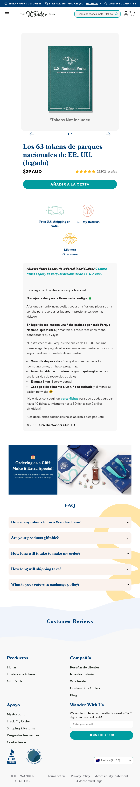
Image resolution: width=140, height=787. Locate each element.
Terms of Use (57, 776)
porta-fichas (69, 398)
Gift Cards (14, 681)
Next (108, 134)
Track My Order (18, 721)
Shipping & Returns (21, 728)
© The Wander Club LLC (22, 778)
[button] (126, 14)
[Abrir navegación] (7, 14)
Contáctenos (16, 742)
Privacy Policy (80, 776)
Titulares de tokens (21, 674)
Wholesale (78, 681)
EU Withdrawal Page (88, 781)
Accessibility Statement (111, 776)
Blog (73, 695)
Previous (32, 134)
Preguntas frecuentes (23, 735)
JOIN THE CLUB (101, 735)
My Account (16, 714)
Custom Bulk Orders (85, 688)
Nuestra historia (82, 674)
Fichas (11, 667)
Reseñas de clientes (84, 667)
